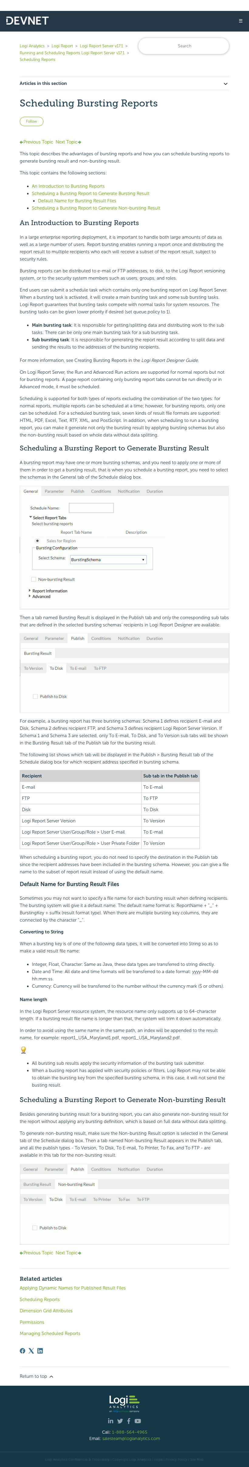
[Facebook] (22, 1351)
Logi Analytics (32, 46)
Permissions (32, 1322)
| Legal (157, 1459)
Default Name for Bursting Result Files (77, 201)
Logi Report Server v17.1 (101, 46)
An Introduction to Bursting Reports (68, 186)
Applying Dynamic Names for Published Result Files (73, 1288)
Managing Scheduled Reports (50, 1333)
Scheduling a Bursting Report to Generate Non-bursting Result (96, 208)
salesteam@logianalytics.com (131, 1438)
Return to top (34, 1376)
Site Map (197, 1459)
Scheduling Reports (37, 59)
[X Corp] (31, 1351)
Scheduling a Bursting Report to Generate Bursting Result (90, 193)
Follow (31, 121)
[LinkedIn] (40, 1351)
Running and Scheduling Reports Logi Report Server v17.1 (72, 53)
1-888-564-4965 (129, 1432)
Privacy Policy (176, 1459)
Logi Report (62, 46)
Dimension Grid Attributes (46, 1311)
